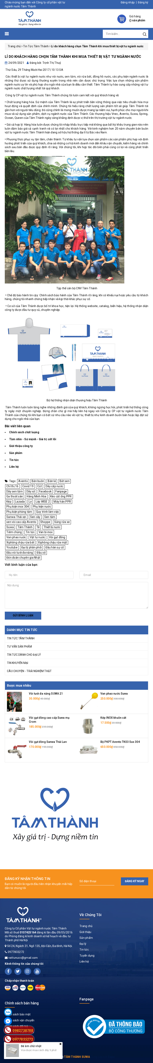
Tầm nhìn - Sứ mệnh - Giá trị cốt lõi (32, 439)
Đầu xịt (41, 552)
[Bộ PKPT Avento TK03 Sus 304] (88, 749)
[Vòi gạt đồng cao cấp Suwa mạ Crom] (17, 725)
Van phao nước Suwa (114, 693)
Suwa (10, 527)
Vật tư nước (37, 537)
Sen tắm (49, 517)
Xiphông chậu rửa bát (20, 542)
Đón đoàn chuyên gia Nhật (23, 557)
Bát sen (65, 481)
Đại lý (82, 943)
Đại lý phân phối (31, 547)
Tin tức (14, 460)
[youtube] (37, 971)
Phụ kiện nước (42, 506)
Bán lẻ (52, 481)
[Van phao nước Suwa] (88, 701)
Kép (8, 501)
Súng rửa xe (62, 522)
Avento (23, 481)
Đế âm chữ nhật (31, 1046)
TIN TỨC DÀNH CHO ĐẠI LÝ (24, 654)
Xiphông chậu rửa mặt (52, 542)
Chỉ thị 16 (12, 486)
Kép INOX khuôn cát (113, 717)
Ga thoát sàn (14, 496)
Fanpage (61, 491)
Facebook (45, 491)
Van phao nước (16, 537)
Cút (39, 486)
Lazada (20, 501)
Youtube (12, 547)
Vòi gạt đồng (57, 537)
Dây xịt (30, 491)
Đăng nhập (128, 2)
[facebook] (8, 971)
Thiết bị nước (52, 527)
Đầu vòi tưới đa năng (19, 552)
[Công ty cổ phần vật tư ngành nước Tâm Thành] (29, 18)
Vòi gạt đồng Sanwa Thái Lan (48, 741)
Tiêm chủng (14, 532)
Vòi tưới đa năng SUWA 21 (46, 693)
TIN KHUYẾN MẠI (17, 662)
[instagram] (27, 971)
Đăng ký (143, 2)
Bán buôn (38, 481)
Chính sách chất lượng (24, 432)
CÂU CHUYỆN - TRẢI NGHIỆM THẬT (29, 671)
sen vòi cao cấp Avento (21, 522)
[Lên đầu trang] (147, 741)
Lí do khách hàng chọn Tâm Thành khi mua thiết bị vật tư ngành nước (73, 56)
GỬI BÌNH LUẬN (23, 615)
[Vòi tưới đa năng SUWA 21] (14, 701)
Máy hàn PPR (62, 501)
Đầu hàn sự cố (54, 547)
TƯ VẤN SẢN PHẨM (19, 646)
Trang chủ (85, 926)
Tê (38, 527)
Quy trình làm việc (47, 511)
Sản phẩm (16, 453)
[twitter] (17, 971)
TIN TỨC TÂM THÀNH (20, 638)
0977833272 (16, 952)
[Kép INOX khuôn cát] (88, 725)
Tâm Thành (25, 527)
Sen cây (35, 517)
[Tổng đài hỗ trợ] (55, 812)
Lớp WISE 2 (43, 501)
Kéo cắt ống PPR (61, 496)
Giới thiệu (85, 932)
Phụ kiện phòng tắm (19, 511)
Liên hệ (14, 466)
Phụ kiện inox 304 (17, 506)
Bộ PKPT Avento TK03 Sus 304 (120, 741)
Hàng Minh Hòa (36, 496)
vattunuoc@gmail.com (23, 957)
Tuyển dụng (87, 955)
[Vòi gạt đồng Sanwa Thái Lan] (17, 749)
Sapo (111, 1056)
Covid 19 (27, 486)
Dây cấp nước (54, 486)
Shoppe (45, 522)
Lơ (30, 501)
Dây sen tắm (14, 491)
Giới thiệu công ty (21, 446)
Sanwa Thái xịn (16, 517)
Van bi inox (46, 532)
